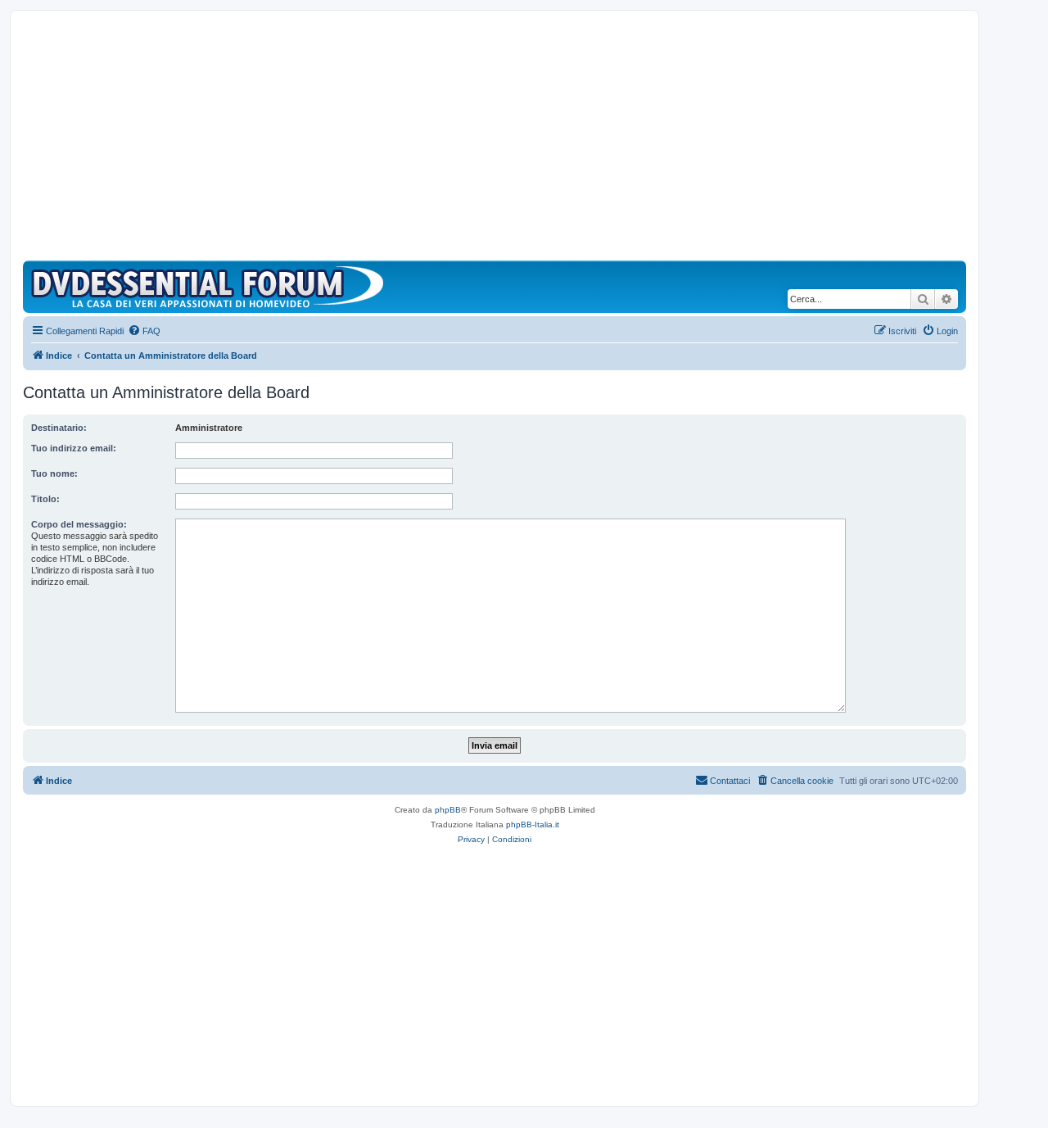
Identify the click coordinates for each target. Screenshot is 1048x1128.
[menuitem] (144, 331)
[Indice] (211, 287)
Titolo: (45, 499)
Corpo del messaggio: (79, 524)
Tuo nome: (54, 473)
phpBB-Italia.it (532, 824)
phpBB (448, 809)
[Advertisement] (494, 137)
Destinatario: (59, 428)
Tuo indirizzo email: (73, 448)
